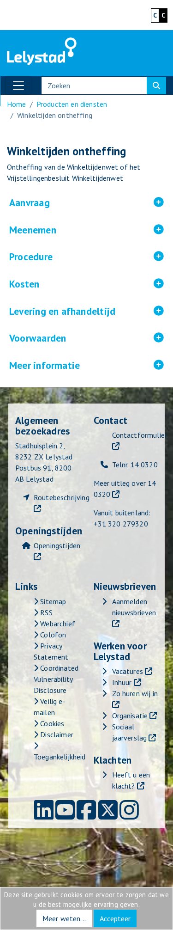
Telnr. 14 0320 (135, 464)
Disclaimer (55, 734)
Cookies (51, 723)
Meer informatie (86, 365)
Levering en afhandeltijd (86, 311)
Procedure (86, 257)
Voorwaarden (86, 338)
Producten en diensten (71, 104)
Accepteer (115, 918)
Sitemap (52, 601)
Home (16, 104)
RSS (45, 612)
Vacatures (127, 671)
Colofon (52, 634)
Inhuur (122, 682)
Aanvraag (85, 202)
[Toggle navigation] (18, 85)
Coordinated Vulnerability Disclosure (56, 679)
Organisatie (130, 715)
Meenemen (86, 230)
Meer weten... (64, 918)
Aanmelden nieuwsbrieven (134, 607)
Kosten (79, 284)
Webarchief (56, 623)
